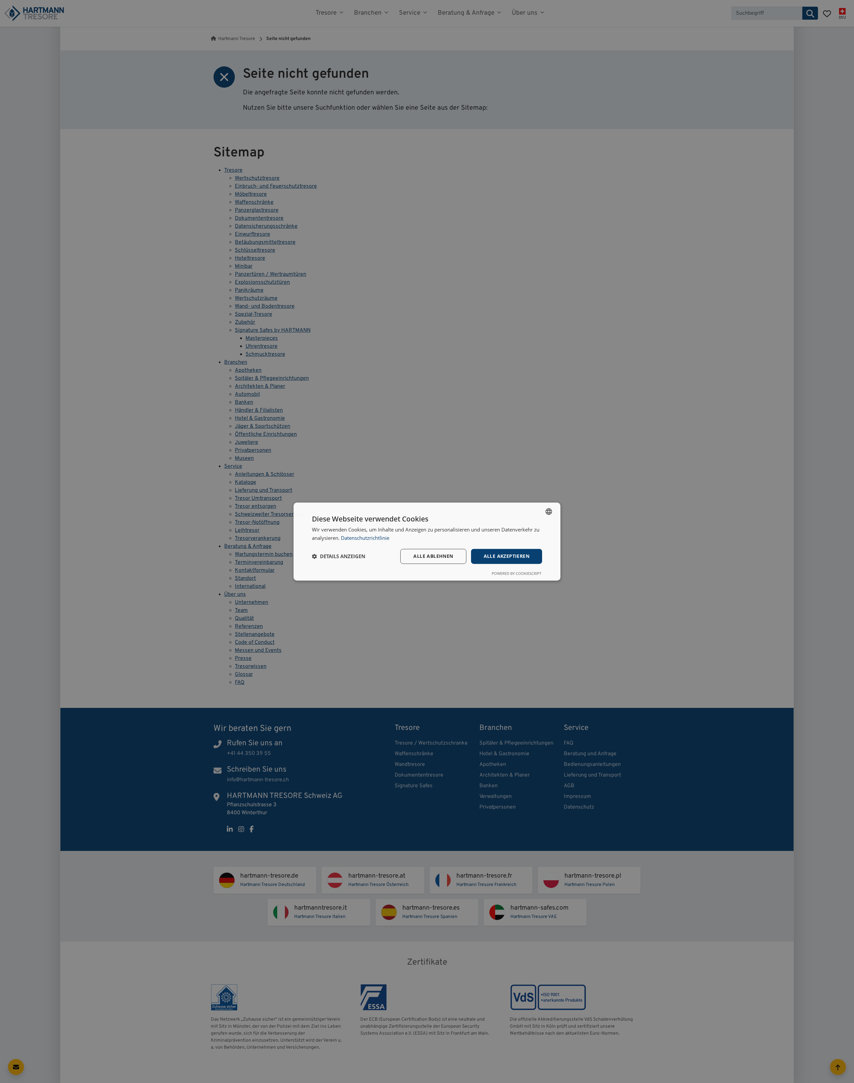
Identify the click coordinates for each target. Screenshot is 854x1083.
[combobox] (548, 511)
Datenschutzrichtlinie (365, 537)
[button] (338, 556)
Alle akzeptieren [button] (506, 556)
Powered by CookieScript (516, 573)
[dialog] (427, 541)
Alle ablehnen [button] (433, 556)
